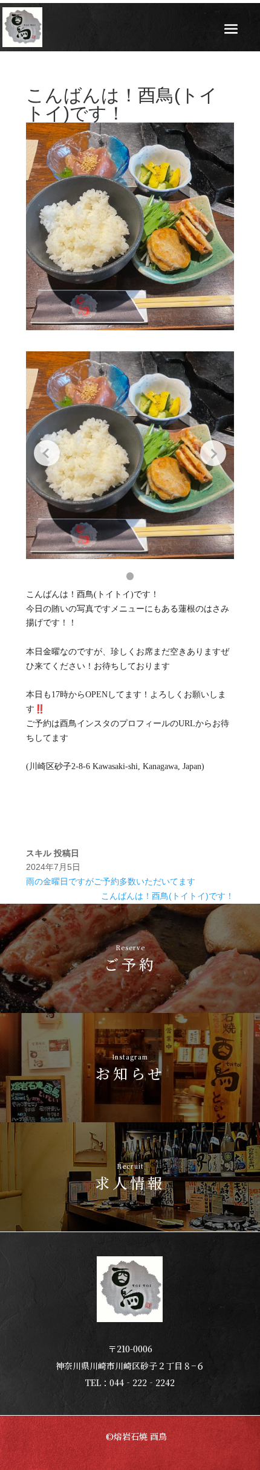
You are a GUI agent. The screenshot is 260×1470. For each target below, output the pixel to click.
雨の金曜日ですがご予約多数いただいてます (110, 881)
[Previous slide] (47, 453)
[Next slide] (213, 453)
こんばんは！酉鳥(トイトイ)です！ (167, 896)
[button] (130, 576)
